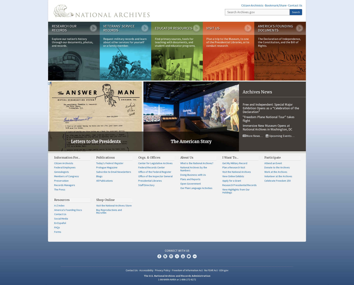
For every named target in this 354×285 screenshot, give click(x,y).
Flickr (194, 256)
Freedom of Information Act (187, 270)
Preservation (61, 180)
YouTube (183, 256)
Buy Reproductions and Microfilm (109, 211)
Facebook (159, 256)
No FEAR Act (211, 270)
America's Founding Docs (68, 210)
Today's (109, 163)
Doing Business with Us (193, 174)
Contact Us (295, 5)
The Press (59, 189)
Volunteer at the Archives (278, 176)
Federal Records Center (151, 167)
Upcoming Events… (281, 136)
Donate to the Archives (277, 167)
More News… (254, 136)
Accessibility (146, 270)
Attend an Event (273, 163)
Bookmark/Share (276, 5)
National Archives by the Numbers (193, 169)
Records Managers (64, 185)
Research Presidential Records (239, 185)
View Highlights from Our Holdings (236, 191)
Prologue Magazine (106, 167)
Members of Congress (66, 176)
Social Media (61, 218)
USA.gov (223, 270)
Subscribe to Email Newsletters (113, 172)
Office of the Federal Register (154, 172)
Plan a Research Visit (233, 167)
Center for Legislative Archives (155, 163)
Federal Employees (65, 167)
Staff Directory (146, 185)
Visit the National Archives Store (114, 205)
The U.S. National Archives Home (102, 11)
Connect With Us (177, 250)
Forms (57, 231)
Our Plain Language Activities (196, 188)
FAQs (57, 227)
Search (296, 12)
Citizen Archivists (252, 5)
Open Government (190, 183)
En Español (60, 223)
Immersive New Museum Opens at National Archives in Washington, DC (267, 127)
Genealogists (61, 172)
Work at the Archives (275, 172)
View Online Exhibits (233, 176)
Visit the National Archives (236, 172)
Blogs (99, 176)
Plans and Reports (190, 179)
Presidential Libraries (150, 180)
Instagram (171, 256)
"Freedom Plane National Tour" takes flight (268, 119)
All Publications (104, 180)
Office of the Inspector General (155, 176)
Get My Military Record (234, 163)
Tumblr (177, 256)
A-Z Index (59, 205)
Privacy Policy (162, 270)
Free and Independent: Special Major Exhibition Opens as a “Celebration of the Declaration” (271, 108)
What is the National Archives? (196, 163)
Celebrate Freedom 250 (277, 180)
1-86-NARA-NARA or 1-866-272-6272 (177, 279)
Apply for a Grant (231, 180)
